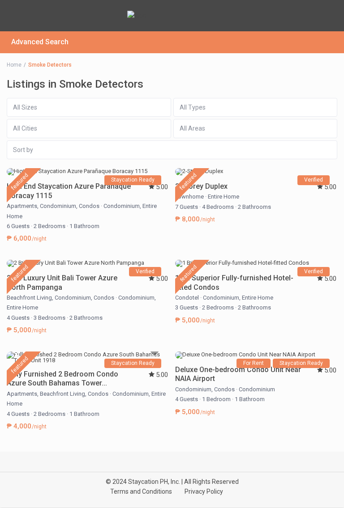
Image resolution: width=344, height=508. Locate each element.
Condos (89, 206)
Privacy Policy (204, 491)
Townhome (189, 196)
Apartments (22, 206)
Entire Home (223, 196)
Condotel (187, 297)
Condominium (58, 206)
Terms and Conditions (141, 491)
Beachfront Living (29, 297)
